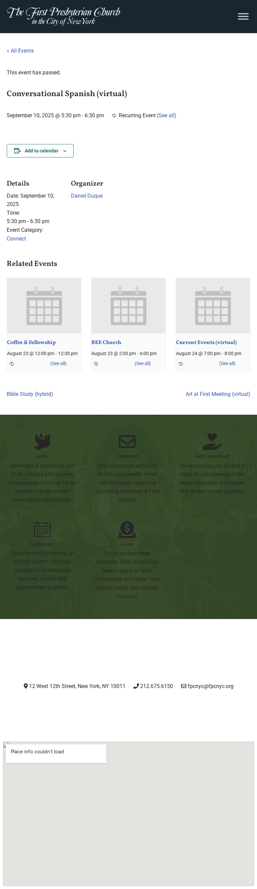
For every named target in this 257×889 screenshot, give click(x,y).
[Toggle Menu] (243, 16)
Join (42, 456)
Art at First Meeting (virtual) (218, 394)
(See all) (166, 115)
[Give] (127, 529)
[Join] (42, 441)
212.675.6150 (156, 686)
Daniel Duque (87, 196)
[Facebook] (111, 704)
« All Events (20, 51)
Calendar (42, 544)
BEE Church (106, 342)
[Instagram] (77, 704)
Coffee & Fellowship (31, 342)
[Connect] (127, 441)
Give (127, 544)
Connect (16, 238)
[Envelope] (179, 704)
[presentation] (44, 306)
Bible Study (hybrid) (30, 394)
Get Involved (212, 456)
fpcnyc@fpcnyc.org (211, 686)
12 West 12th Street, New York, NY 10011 (76, 686)
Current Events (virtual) (206, 342)
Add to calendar (41, 150)
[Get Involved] (212, 441)
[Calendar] (42, 529)
